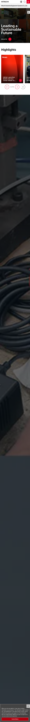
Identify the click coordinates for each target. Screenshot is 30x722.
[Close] (28, 706)
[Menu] (28, 1)
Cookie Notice (15, 719)
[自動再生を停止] (23, 87)
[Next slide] (17, 87)
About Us (4, 39)
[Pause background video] (28, 12)
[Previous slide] (7, 87)
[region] (15, 713)
